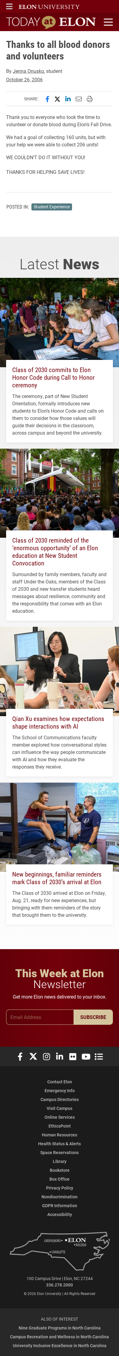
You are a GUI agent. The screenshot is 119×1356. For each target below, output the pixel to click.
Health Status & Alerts (59, 1143)
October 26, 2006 (24, 79)
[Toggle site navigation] (107, 22)
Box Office (59, 1179)
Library (60, 1161)
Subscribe (93, 1017)
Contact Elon (59, 1082)
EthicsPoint (60, 1126)
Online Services (60, 1117)
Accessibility (59, 1214)
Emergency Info (60, 1090)
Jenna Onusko (28, 71)
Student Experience (52, 207)
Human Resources (59, 1135)
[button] (9, 6)
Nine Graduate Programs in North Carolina (60, 1328)
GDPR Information (59, 1205)
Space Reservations (59, 1152)
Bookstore (60, 1170)
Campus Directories (60, 1099)
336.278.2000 (59, 1285)
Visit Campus (59, 1108)
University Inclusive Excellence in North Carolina (59, 1345)
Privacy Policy (59, 1188)
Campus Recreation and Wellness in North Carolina (59, 1337)
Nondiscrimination (59, 1197)
